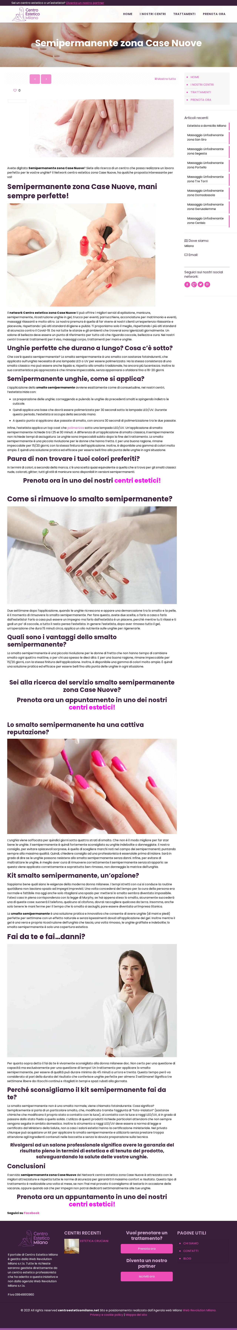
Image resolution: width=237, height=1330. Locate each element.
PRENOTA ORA (201, 100)
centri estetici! (137, 480)
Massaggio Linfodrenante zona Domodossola (205, 193)
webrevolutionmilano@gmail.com (208, 260)
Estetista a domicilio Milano (206, 126)
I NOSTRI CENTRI (202, 85)
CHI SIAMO (190, 1243)
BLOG (187, 1258)
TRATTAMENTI (201, 92)
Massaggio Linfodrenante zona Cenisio (205, 220)
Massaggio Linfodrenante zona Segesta (205, 151)
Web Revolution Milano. (199, 1310)
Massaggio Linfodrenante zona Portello (205, 165)
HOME (195, 77)
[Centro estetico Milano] (25, 14)
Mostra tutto (166, 79)
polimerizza (75, 428)
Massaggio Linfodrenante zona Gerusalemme (205, 206)
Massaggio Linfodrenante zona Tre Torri (205, 179)
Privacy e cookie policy (106, 1315)
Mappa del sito (136, 1315)
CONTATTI (190, 1251)
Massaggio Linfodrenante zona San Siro (205, 137)
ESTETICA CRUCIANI (94, 1241)
